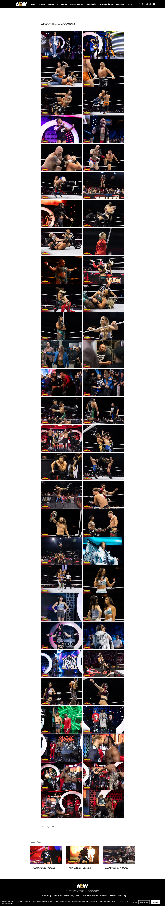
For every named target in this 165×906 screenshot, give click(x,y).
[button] (91, 4)
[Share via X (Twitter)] (47, 826)
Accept (155, 902)
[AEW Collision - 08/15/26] (82, 855)
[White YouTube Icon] (154, 4)
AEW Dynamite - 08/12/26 (116, 868)
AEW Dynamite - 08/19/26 (44, 868)
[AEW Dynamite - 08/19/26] (46, 855)
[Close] (162, 902)
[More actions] (122, 19)
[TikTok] (150, 4)
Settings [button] (134, 902)
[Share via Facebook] (42, 826)
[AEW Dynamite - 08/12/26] (119, 855)
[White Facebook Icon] (139, 4)
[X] (142, 4)
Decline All (144, 902)
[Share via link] (53, 826)
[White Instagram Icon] (146, 4)
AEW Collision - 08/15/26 (80, 868)
